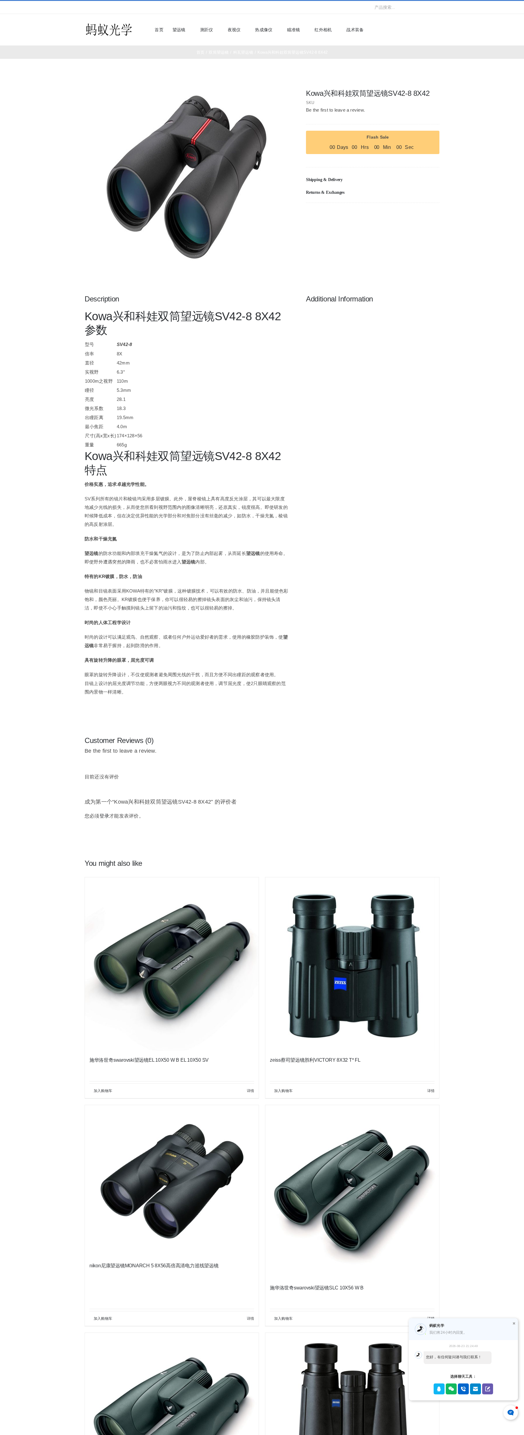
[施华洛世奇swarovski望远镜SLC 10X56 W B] (352, 1192)
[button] (372, 179)
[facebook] (86, 7)
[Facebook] (405, 215)
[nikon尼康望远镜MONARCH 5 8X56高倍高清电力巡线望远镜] (172, 1181)
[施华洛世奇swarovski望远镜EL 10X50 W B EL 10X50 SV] (172, 964)
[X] (415, 215)
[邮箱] (434, 215)
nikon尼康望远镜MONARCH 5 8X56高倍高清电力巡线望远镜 (154, 1265)
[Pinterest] (425, 215)
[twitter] (96, 7)
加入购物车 (103, 1091)
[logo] (109, 23)
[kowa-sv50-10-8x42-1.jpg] (186, 177)
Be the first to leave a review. (335, 110)
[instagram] (106, 7)
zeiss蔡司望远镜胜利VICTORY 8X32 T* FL (315, 1060)
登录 (104, 815)
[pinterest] (125, 7)
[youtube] (116, 7)
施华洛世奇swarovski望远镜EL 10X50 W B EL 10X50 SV (149, 1060)
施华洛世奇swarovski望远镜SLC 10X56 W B (317, 1287)
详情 (250, 1091)
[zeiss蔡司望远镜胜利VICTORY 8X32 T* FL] (352, 964)
